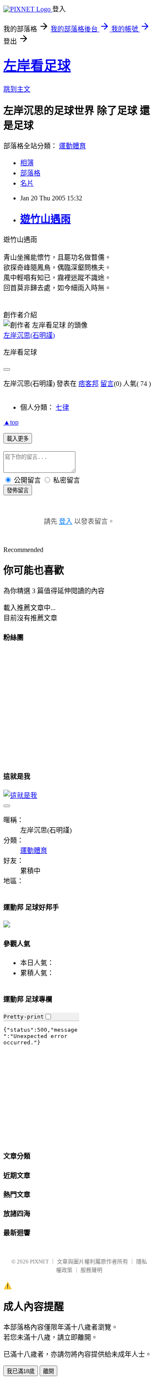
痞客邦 (88, 383)
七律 (62, 407)
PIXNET (39, 1261)
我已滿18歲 (21, 1371)
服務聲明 (91, 1270)
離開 (48, 1371)
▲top (11, 422)
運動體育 (72, 146)
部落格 (30, 173)
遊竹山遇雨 (45, 219)
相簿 (27, 163)
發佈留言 (18, 490)
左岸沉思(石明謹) (29, 335)
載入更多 (18, 439)
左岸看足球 (37, 65)
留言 (107, 383)
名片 (27, 183)
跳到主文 (16, 89)
